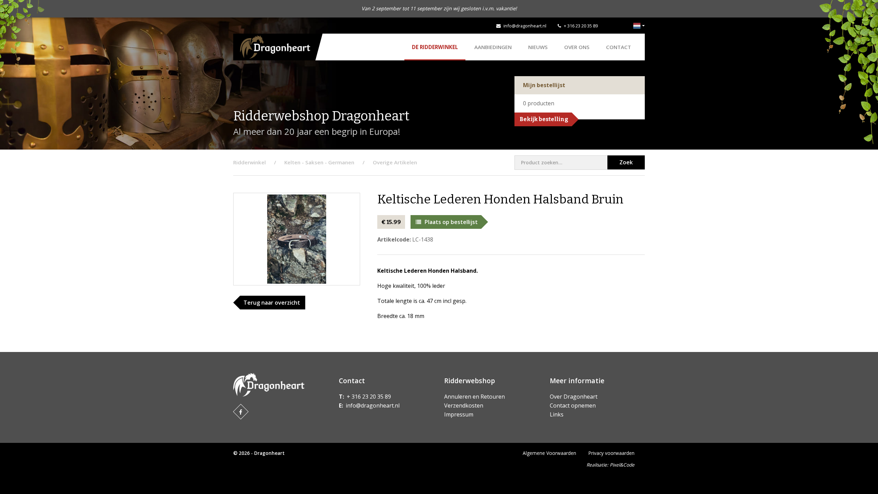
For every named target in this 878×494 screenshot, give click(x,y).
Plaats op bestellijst (451, 222)
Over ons (577, 47)
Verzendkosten (463, 405)
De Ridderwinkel (435, 47)
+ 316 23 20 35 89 (581, 26)
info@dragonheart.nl (524, 26)
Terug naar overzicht (272, 302)
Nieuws (538, 47)
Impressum (458, 414)
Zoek (626, 162)
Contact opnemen (573, 405)
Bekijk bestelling (544, 119)
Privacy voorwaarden (611, 453)
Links (556, 414)
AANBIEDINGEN (493, 47)
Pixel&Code (622, 464)
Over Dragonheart (573, 396)
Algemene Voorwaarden (549, 453)
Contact (618, 47)
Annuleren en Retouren (474, 396)
